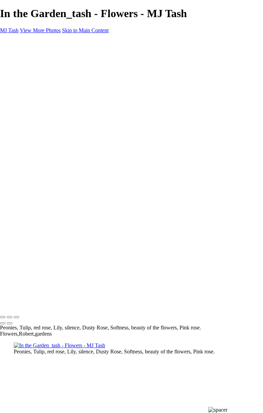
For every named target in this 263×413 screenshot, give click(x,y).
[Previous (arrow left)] (2, 323)
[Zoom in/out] (16, 317)
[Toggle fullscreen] (9, 317)
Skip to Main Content (85, 30)
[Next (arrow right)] (9, 323)
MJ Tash (9, 303)
